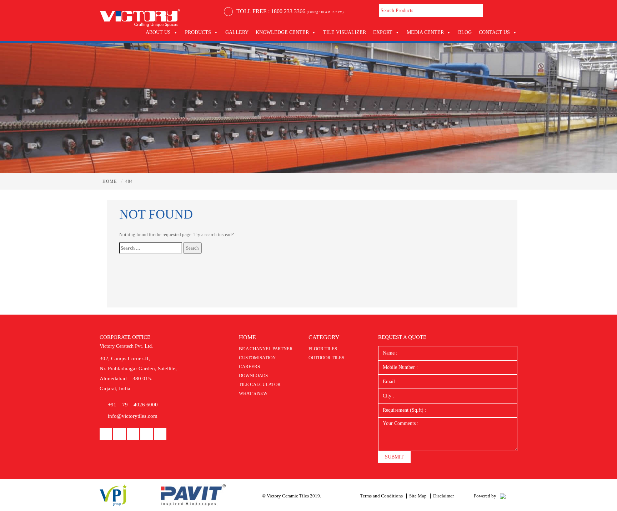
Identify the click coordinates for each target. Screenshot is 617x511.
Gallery (237, 32)
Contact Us (494, 32)
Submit (394, 457)
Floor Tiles (322, 348)
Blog (465, 32)
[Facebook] (106, 434)
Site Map (418, 496)
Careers (249, 366)
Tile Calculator (260, 384)
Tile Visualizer (344, 32)
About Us (158, 32)
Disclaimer (443, 496)
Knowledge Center (282, 32)
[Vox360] (502, 496)
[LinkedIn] (119, 434)
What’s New (253, 393)
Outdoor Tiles (326, 357)
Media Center (425, 32)
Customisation (257, 357)
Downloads (253, 375)
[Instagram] (146, 434)
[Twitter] (160, 434)
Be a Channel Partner (266, 348)
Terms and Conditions (381, 496)
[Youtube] (133, 434)
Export (382, 32)
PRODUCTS (198, 32)
